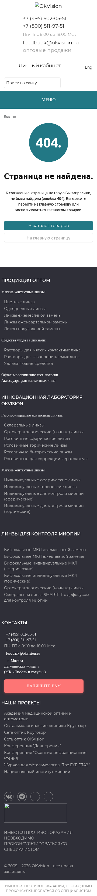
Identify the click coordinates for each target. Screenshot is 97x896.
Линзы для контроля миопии (41, 534)
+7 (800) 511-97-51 (43, 26)
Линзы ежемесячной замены (32, 315)
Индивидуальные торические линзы (40, 486)
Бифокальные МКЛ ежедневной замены (44, 556)
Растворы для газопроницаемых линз (41, 356)
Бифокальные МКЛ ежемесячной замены (45, 549)
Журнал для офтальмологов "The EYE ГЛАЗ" (47, 765)
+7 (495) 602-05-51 (45, 19)
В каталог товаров (48, 225)
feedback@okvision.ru (51, 43)
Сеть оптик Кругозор (25, 732)
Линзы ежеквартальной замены (36, 322)
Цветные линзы (19, 301)
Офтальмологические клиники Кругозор (45, 725)
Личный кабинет (40, 65)
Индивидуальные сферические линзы (42, 480)
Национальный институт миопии (37, 771)
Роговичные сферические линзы (37, 438)
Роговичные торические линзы (35, 445)
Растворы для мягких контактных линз (42, 350)
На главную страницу (48, 237)
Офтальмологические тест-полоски (29, 375)
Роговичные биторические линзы (38, 452)
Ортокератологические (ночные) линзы (44, 431)
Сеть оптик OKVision (24, 739)
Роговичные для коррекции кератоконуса (46, 458)
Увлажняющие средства (28, 363)
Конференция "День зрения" (32, 745)
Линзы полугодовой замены (32, 328)
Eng (88, 67)
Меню (48, 99)
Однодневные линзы (25, 308)
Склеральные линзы (24, 425)
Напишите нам (44, 686)
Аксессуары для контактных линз (28, 381)
